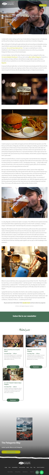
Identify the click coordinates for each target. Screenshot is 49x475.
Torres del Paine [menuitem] (22, 467)
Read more (13, 367)
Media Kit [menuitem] (32, 471)
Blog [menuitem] (31, 467)
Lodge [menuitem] (6, 467)
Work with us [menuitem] (25, 471)
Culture (15, 353)
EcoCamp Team (7, 353)
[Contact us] (37, 472)
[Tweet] (2, 18)
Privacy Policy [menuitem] (17, 471)
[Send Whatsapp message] (42, 472)
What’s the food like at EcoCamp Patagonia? (34, 350)
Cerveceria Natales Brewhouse (9, 57)
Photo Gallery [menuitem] (10, 471)
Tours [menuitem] (9, 467)
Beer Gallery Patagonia (35, 57)
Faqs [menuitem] (34, 467)
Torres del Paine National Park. (15, 48)
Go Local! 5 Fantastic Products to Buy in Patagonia (12, 383)
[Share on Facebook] (2, 16)
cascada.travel (26, 303)
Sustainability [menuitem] (14, 467)
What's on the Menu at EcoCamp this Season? (12, 350)
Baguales (4, 63)
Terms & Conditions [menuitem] (40, 467)
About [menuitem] (28, 467)
